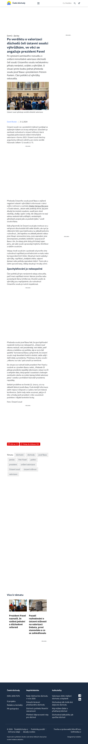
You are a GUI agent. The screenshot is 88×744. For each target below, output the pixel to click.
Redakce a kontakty (15, 705)
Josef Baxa (43, 455)
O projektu (11, 701)
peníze (11, 460)
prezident (13, 464)
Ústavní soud (14, 469)
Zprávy (16, 36)
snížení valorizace (28, 464)
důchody (31, 455)
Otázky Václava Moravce (38, 206)
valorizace (13, 474)
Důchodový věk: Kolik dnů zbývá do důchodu (62, 703)
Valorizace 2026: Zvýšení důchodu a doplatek (61, 697)
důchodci (20, 455)
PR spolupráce (13, 708)
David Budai (12, 122)
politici (33, 460)
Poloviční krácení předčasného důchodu (35, 703)
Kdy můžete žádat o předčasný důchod (60, 709)
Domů (9, 36)
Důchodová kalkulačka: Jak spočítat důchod (62, 716)
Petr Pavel (22, 460)
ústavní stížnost (30, 469)
